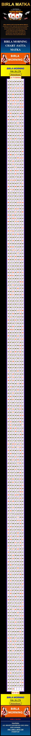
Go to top (15, 693)
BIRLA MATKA (15, 719)
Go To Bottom (15, 77)
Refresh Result (15, 74)
